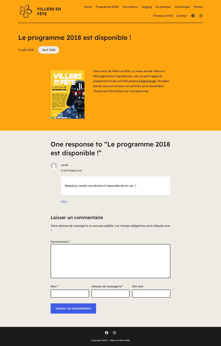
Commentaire (61, 241)
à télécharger (147, 81)
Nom (55, 286)
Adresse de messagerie (107, 286)
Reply (64, 201)
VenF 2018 (48, 50)
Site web (137, 286)
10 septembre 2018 (71, 170)
